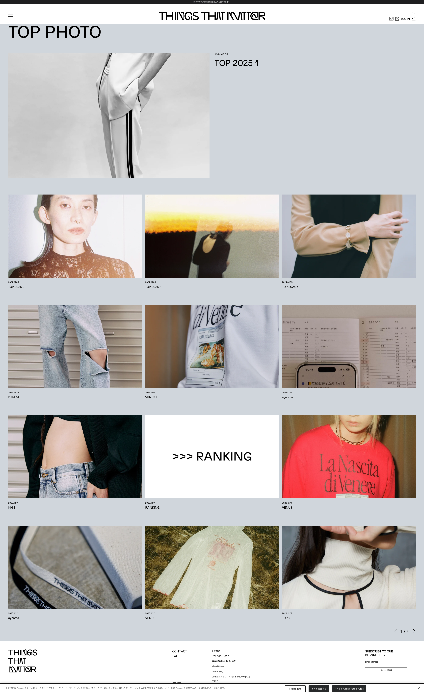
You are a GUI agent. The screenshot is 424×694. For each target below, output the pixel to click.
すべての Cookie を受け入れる (349, 688)
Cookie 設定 (217, 671)
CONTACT (179, 651)
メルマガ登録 (386, 670)
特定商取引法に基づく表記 (224, 661)
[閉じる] (418, 688)
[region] (212, 2)
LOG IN (405, 18)
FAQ (175, 656)
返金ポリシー (218, 666)
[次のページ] (414, 631)
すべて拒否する (318, 688)
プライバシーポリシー (222, 656)
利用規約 (216, 651)
